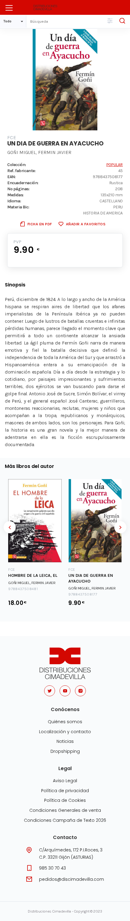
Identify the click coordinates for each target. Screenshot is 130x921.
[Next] (120, 527)
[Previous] (10, 527)
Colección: (16, 164)
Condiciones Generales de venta (65, 810)
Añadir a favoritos (86, 224)
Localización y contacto (65, 732)
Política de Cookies (65, 800)
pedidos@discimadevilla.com (71, 879)
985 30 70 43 (52, 868)
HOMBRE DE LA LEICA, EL (32, 575)
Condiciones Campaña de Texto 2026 (65, 820)
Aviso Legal (65, 781)
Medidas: (15, 194)
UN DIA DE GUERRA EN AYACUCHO (90, 578)
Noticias (65, 741)
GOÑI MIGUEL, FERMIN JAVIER (39, 152)
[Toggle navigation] (9, 8)
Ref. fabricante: (21, 170)
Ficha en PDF (40, 224)
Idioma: (14, 200)
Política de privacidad (65, 791)
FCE (11, 137)
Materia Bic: (18, 206)
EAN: (11, 176)
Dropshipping (65, 751)
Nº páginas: (18, 188)
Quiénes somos (65, 722)
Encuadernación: (22, 182)
